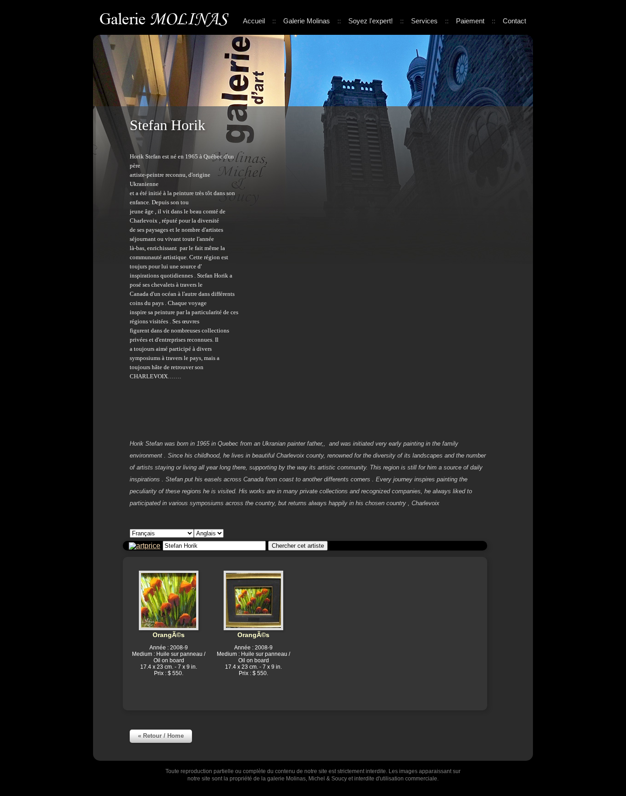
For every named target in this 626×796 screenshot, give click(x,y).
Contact (514, 21)
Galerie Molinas (165, 18)
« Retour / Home (161, 735)
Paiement (470, 21)
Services (424, 21)
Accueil (254, 21)
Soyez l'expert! (370, 21)
